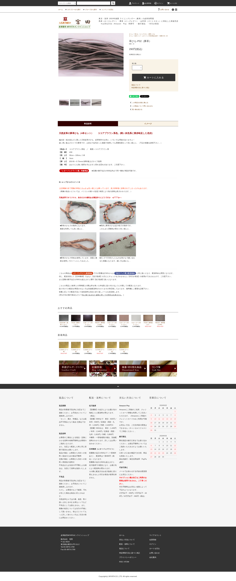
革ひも (136, 34)
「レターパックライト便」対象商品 (74, 171)
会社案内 (152, 557)
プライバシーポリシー (127, 557)
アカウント (136, 3)
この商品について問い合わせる (142, 106)
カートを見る (154, 548)
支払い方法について (127, 540)
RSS (121, 562)
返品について (136, 85)
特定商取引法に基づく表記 (140, 87)
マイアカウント (155, 535)
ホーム (60, 9)
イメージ (148, 124)
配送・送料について (127, 544)
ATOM (126, 562)
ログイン (160, 3)
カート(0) (173, 3)
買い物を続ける (137, 109)
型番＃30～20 (164, 36)
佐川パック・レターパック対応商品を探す (146, 36)
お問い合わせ (164, 9)
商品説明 (88, 124)
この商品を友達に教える (140, 102)
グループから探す (91, 9)
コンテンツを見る (107, 9)
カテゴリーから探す (74, 9)
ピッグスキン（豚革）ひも (147, 34)
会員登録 (148, 3)
